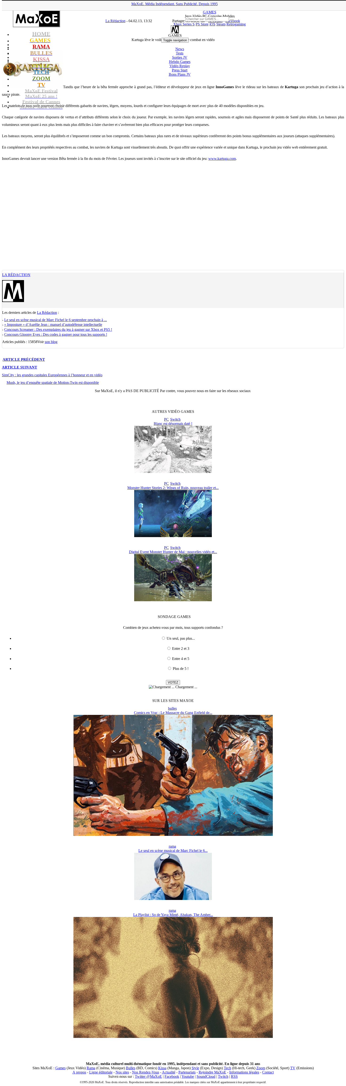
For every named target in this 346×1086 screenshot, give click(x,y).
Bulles (130, 1068)
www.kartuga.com (222, 159)
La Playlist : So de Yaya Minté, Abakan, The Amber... (173, 915)
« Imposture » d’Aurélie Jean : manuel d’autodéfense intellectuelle (53, 325)
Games (60, 1068)
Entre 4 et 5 (180, 659)
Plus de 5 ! (181, 669)
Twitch (223, 1076)
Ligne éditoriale (101, 1072)
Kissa (162, 1068)
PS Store (202, 24)
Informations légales (244, 1072)
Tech (227, 1068)
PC (166, 419)
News (179, 49)
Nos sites (122, 1072)
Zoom (260, 1068)
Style (195, 1068)
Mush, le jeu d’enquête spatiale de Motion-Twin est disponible (53, 383)
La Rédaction (16, 275)
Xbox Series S (184, 24)
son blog (51, 342)
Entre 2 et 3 (180, 649)
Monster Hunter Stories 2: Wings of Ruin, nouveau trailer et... (173, 488)
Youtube (187, 1076)
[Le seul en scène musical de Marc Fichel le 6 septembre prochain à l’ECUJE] (173, 899)
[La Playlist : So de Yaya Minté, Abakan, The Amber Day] (173, 1037)
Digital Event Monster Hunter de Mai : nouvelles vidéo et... (173, 552)
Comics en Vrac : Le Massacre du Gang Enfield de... (173, 713)
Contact (268, 1072)
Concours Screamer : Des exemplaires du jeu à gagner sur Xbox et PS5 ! (58, 329)
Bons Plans (180, 74)
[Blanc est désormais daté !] (173, 472)
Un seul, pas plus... (181, 638)
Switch (175, 419)
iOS (212, 24)
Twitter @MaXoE (148, 1076)
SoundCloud (206, 1076)
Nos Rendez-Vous (145, 1072)
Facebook (172, 1076)
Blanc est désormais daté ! (173, 424)
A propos (79, 1072)
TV (292, 1068)
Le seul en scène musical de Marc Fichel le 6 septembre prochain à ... (55, 320)
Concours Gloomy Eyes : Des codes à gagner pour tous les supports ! (55, 334)
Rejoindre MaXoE (212, 1072)
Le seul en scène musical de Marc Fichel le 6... (173, 851)
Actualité (168, 1072)
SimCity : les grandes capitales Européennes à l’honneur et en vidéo (52, 375)
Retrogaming (236, 24)
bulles (172, 708)
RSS (234, 1076)
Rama (91, 1068)
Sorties (179, 57)
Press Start (179, 70)
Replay (179, 66)
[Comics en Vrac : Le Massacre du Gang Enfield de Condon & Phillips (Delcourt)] (173, 835)
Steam (220, 24)
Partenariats (187, 1072)
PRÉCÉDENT (24, 359)
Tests (179, 53)
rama (172, 846)
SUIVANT (19, 367)
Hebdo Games (179, 62)
